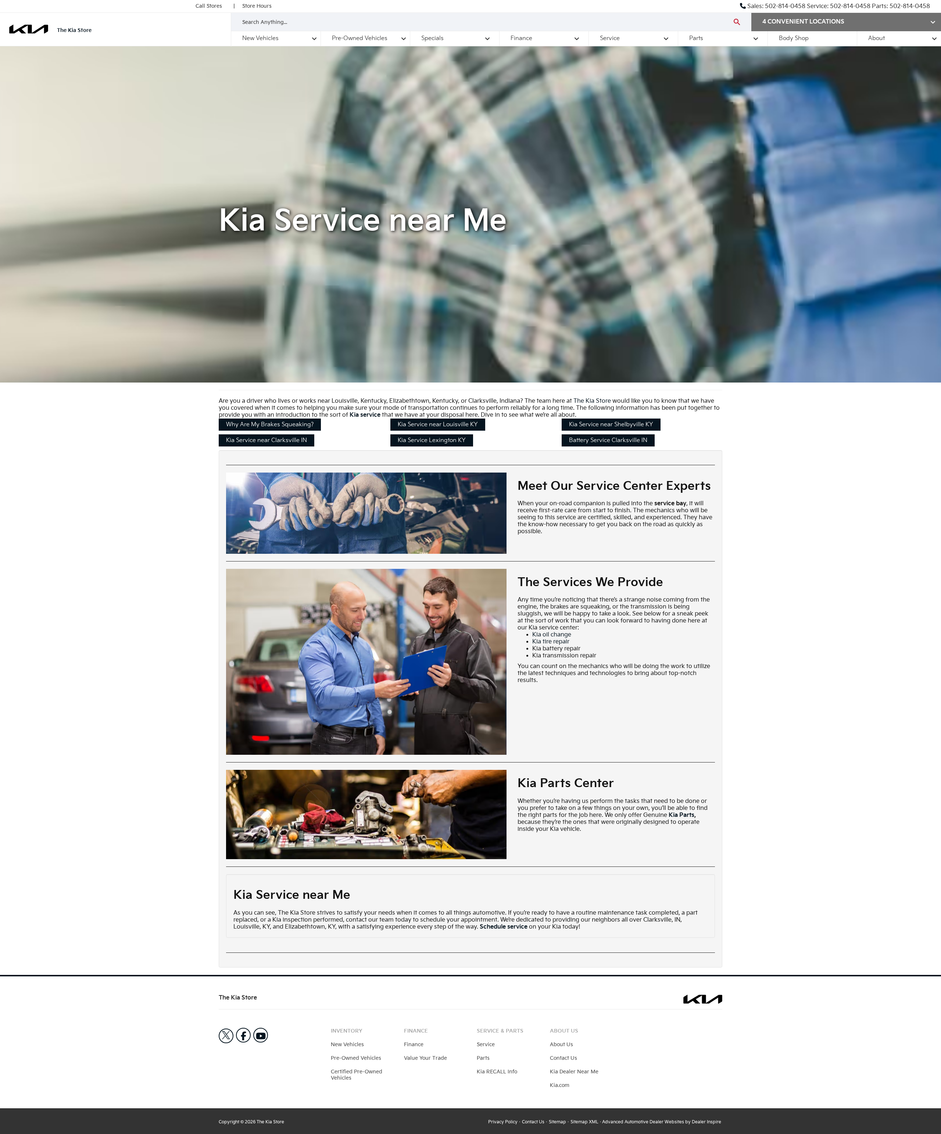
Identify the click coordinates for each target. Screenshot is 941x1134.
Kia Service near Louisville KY (438, 424)
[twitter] (226, 1036)
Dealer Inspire (706, 1122)
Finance (521, 38)
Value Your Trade (425, 1058)
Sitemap (557, 1122)
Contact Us (563, 1058)
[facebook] (243, 1035)
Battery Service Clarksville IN (608, 440)
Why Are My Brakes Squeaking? (270, 424)
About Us (561, 1044)
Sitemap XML (584, 1122)
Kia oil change (551, 634)
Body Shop (794, 38)
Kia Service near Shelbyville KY (611, 424)
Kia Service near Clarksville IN (266, 440)
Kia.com (559, 1085)
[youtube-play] (260, 1035)
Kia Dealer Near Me (574, 1072)
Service (610, 38)
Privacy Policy (503, 1122)
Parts (696, 38)
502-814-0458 (785, 6)
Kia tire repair (550, 641)
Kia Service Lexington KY (432, 440)
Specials (432, 38)
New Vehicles (260, 38)
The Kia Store (592, 401)
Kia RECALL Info (497, 1072)
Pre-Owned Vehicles (359, 38)
